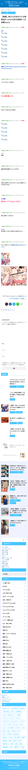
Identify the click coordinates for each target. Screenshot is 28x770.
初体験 (23, 737)
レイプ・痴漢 (5, 559)
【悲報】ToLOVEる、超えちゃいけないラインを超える (17, 431)
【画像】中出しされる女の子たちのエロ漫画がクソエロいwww (17, 407)
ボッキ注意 (10, 727)
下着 (4, 731)
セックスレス (14, 721)
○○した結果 (17, 715)
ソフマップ (21, 721)
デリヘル (15, 724)
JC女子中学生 (14, 708)
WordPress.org (6, 701)
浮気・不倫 (5, 552)
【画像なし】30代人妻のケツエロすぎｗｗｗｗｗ (18, 522)
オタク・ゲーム (11, 309)
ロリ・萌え (5, 547)
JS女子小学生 (6, 711)
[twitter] (6, 304)
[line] (17, 304)
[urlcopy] (21, 304)
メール (3, 350)
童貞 (16, 744)
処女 (11, 737)
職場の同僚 (5, 747)
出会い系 (4, 561)
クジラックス (6, 721)
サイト (3, 356)
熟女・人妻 (5, 554)
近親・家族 (5, 563)
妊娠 (10, 740)
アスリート (5, 718)
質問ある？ (16, 747)
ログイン (4, 695)
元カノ (4, 734)
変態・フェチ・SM (7, 558)
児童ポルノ (5, 737)
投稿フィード (5, 697)
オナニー (18, 718)
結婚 (21, 744)
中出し (8, 731)
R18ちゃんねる (14, 6)
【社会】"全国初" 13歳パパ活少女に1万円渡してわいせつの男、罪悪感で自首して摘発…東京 (18, 484)
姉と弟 (15, 740)
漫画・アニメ (5, 567)
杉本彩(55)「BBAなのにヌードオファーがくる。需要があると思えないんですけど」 (18, 467)
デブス (9, 724)
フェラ (4, 727)
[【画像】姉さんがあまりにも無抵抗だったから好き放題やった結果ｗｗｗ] (14, 304)
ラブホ (23, 727)
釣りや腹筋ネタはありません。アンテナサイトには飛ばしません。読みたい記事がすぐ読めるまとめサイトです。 (14, 762)
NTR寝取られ (19, 711)
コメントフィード (6, 699)
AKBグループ (6, 708)
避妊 (23, 747)
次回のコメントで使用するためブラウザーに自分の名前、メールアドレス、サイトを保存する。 (13, 363)
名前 (3, 343)
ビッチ (21, 724)
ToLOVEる (9, 715)
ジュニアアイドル (6, 549)
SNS (4, 715)
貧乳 (11, 747)
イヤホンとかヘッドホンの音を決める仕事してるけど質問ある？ (17, 382)
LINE (12, 711)
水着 (12, 744)
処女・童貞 (16, 737)
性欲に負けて (6, 744)
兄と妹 (9, 734)
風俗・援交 (5, 550)
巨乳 (20, 740)
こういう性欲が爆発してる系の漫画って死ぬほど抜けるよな (17, 394)
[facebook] (10, 304)
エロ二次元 (4, 309)
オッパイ (12, 718)
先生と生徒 (16, 734)
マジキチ (17, 727)
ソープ (4, 724)
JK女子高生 (22, 708)
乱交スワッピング (16, 731)
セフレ (3, 556)
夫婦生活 (5, 740)
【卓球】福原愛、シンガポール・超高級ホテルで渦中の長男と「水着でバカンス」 (18, 511)
